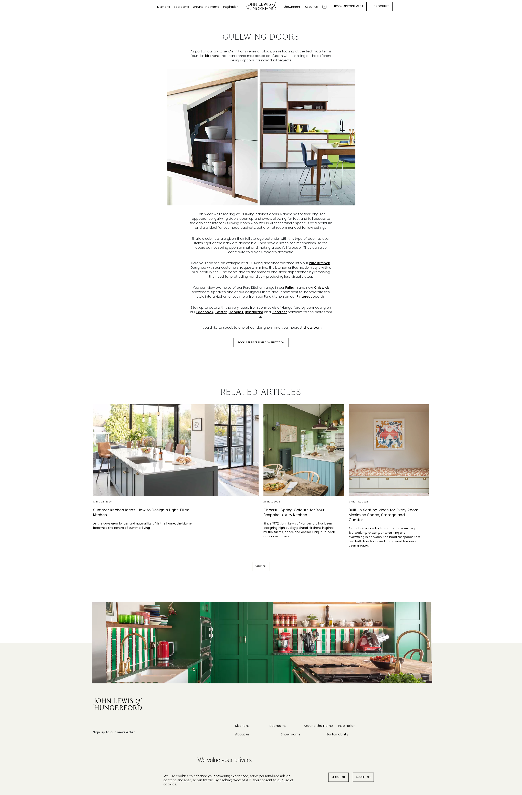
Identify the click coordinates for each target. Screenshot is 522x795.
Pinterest (304, 296)
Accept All (363, 777)
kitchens (212, 55)
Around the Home (206, 7)
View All (261, 566)
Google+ (236, 312)
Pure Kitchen (319, 263)
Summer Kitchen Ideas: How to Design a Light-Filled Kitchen (141, 512)
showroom (312, 327)
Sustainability (337, 734)
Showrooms (292, 7)
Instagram (254, 312)
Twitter (221, 312)
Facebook (204, 312)
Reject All (338, 777)
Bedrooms (181, 7)
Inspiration (231, 7)
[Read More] (176, 450)
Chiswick (321, 287)
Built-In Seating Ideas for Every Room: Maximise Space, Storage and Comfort (384, 514)
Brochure (381, 6)
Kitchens (163, 7)
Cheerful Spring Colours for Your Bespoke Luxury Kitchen (294, 512)
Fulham (291, 287)
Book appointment (348, 6)
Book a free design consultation (261, 342)
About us (311, 7)
